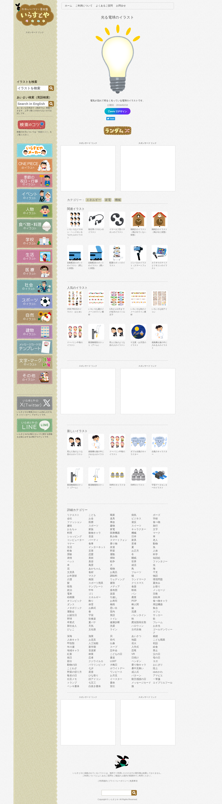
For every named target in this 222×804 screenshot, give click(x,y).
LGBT (113, 661)
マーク (156, 532)
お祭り (156, 586)
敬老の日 (72, 675)
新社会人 (72, 625)
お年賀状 (72, 575)
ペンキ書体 (73, 686)
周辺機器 (158, 604)
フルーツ (136, 572)
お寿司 (113, 600)
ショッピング (74, 536)
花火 (133, 643)
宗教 (155, 593)
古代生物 (136, 629)
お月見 (113, 675)
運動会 (70, 611)
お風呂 (113, 572)
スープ (113, 646)
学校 (155, 518)
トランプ (72, 682)
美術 (91, 557)
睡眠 (133, 557)
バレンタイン (138, 615)
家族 (91, 529)
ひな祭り (93, 675)
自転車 (156, 597)
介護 (69, 579)
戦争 (112, 561)
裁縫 (155, 636)
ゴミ (91, 593)
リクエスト (73, 514)
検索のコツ (43, 132)
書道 (112, 657)
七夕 (91, 668)
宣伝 (112, 686)
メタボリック (74, 608)
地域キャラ (73, 650)
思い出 (113, 608)
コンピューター (75, 540)
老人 (155, 540)
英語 (112, 615)
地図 (133, 639)
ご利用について (83, 5)
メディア (115, 586)
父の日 (156, 654)
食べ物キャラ (160, 600)
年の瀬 (70, 646)
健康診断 (115, 622)
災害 (91, 550)
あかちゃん (95, 568)
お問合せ (121, 5)
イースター (116, 679)
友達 (112, 547)
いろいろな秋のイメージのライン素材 (138, 312)
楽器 (112, 593)
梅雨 (112, 604)
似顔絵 (156, 557)
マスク (92, 575)
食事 (91, 543)
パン (133, 593)
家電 (108, 200)
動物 (155, 543)
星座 (91, 671)
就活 (133, 565)
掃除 (112, 557)
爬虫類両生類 (138, 622)
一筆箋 (156, 679)
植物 (112, 568)
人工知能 (93, 643)
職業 (112, 514)
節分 (69, 661)
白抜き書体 (95, 686)
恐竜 (133, 650)
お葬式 (92, 608)
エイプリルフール (162, 682)
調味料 (113, 575)
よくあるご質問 (104, 5)
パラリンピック (97, 664)
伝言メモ (72, 679)
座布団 (113, 590)
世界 (133, 561)
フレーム (158, 622)
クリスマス (137, 582)
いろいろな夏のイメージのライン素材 (96, 312)
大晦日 (113, 664)
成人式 (135, 671)
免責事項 (133, 781)
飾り (91, 600)
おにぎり (158, 664)
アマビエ (158, 675)
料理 (69, 532)
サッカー (158, 615)
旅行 (155, 525)
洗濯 (112, 625)
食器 (133, 586)
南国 (91, 579)
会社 (69, 518)
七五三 (92, 682)
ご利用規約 (102, 781)
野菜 (112, 550)
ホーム (68, 5)
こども (92, 514)
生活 (69, 547)
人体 (155, 550)
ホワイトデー (117, 668)
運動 (112, 554)
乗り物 (113, 543)
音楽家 (92, 650)
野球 (69, 618)
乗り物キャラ (138, 664)
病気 (133, 514)
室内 (112, 611)
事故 (112, 522)
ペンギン (136, 661)
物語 (155, 575)
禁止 (155, 650)
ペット (70, 561)
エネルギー (93, 200)
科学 (155, 554)
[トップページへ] (34, 26)
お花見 (92, 639)
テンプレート (96, 586)
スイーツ (136, 525)
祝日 (69, 657)
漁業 (91, 636)
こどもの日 (116, 654)
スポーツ (93, 525)
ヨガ (155, 661)
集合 (155, 608)
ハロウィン (137, 625)
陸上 (155, 668)
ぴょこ (70, 629)
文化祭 (92, 629)
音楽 (91, 536)
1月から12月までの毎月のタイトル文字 (117, 312)
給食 (155, 646)
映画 (133, 590)
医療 (91, 522)
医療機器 (115, 532)
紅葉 (69, 654)
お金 (91, 518)
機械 (118, 200)
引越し (113, 597)
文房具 (70, 572)
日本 (133, 536)
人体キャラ (73, 639)
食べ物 (156, 522)
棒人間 (135, 604)
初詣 (155, 643)
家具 (133, 540)
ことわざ (72, 668)
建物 (112, 525)
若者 (133, 543)
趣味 (69, 525)
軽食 (69, 550)
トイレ (113, 618)
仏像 (112, 643)
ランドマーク (138, 579)
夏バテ (92, 622)
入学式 (135, 646)
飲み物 (113, 536)
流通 (133, 611)
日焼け (135, 657)
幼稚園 (70, 597)
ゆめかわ (158, 671)
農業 (133, 597)
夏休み (156, 582)
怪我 (69, 586)
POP (134, 600)
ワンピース (116, 671)
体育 (91, 604)
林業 (91, 654)
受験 (69, 554)
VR (133, 654)
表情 (69, 557)
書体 (112, 682)
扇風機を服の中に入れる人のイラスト (159, 345)
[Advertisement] (35, 55)
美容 (91, 561)
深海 (69, 636)
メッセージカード (141, 682)
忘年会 (113, 650)
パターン (136, 675)
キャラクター (138, 529)
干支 (155, 572)
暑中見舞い (137, 668)
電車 (69, 593)
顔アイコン (95, 679)
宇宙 (91, 615)
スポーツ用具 (96, 582)
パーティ (93, 540)
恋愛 (91, 554)
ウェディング (117, 579)
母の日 (156, 657)
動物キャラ (95, 532)
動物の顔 (72, 664)
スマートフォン (118, 540)
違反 (133, 522)
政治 (69, 590)
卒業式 (70, 622)
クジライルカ (96, 661)
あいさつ (136, 636)
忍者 (91, 657)
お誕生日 (72, 615)
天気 (91, 625)
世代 (112, 639)
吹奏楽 (92, 618)
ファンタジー (160, 561)
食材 (91, 572)
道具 (112, 518)
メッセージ (159, 590)
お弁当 (156, 625)
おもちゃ (72, 529)
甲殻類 (70, 643)
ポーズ (156, 514)
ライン (113, 629)
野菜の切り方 (74, 671)
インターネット (97, 547)
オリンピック (74, 600)
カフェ (156, 611)
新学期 (92, 646)
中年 (91, 590)
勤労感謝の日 (138, 679)
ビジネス (136, 518)
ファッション (74, 522)
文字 (155, 529)
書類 (112, 582)
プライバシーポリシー (118, 781)
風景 (91, 565)
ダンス (70, 604)
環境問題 (158, 579)
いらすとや (113, 799)
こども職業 (159, 639)
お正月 (135, 550)
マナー (70, 543)
